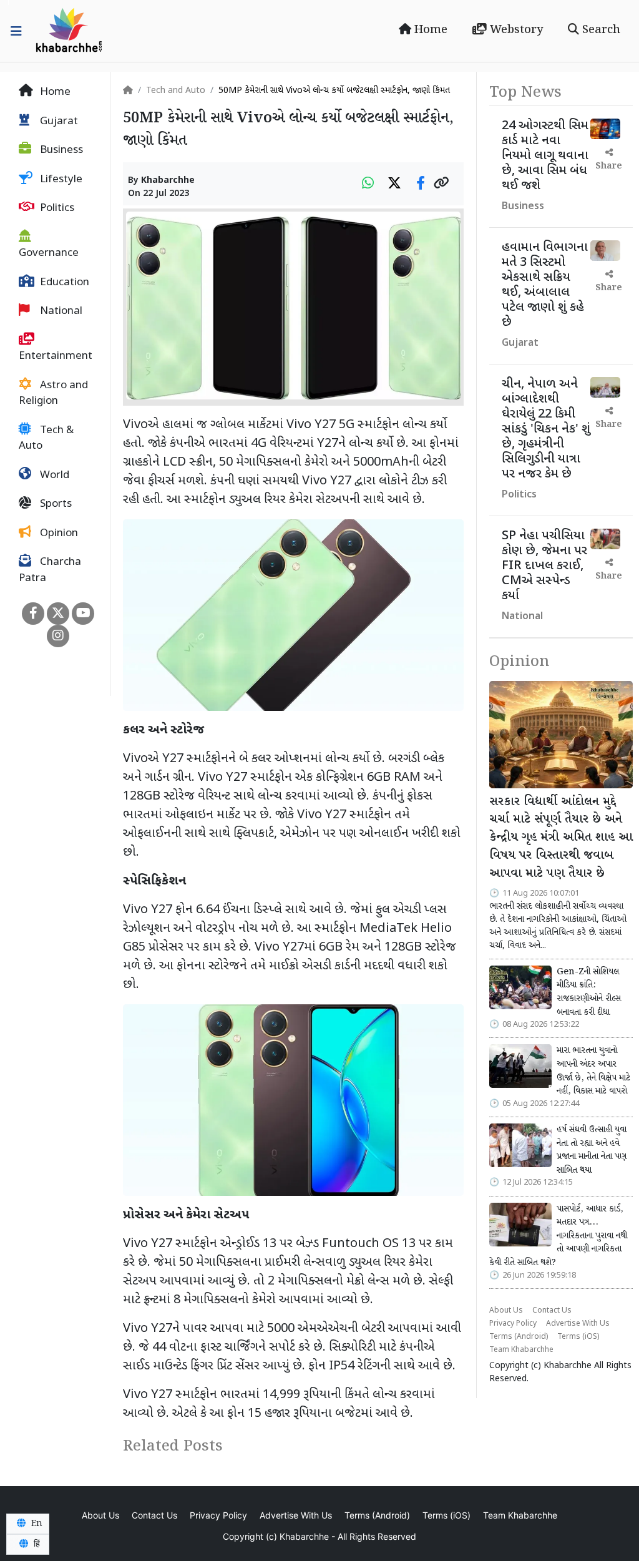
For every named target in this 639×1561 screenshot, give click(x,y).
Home (429, 30)
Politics (55, 208)
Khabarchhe (168, 181)
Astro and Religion (53, 394)
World (53, 475)
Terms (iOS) (578, 1337)
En (35, 1523)
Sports (54, 504)
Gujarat (57, 122)
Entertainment (55, 356)
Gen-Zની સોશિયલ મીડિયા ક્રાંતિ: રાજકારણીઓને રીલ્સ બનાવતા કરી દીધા (589, 992)
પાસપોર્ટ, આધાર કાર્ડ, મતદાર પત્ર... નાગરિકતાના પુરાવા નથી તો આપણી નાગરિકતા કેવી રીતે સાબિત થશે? (558, 1236)
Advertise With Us (578, 1324)
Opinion (57, 534)
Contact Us (552, 1311)
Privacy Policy (513, 1324)
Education (63, 283)
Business (60, 150)
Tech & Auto (46, 439)
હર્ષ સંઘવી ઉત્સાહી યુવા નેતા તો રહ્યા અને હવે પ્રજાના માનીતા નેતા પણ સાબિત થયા (592, 1150)
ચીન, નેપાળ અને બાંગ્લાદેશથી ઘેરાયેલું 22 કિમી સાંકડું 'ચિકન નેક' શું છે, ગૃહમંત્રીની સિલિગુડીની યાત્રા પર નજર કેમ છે (546, 429)
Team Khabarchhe (521, 1350)
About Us (506, 1311)
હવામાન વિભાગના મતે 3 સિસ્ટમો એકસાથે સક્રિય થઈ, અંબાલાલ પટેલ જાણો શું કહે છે (545, 285)
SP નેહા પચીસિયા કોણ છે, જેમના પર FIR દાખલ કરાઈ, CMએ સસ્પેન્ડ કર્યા (544, 566)
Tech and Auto (175, 91)
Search (599, 30)
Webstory (515, 30)
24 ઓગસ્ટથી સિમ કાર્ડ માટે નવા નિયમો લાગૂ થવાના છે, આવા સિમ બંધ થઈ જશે (545, 156)
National (59, 311)
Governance (49, 253)
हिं (35, 1544)
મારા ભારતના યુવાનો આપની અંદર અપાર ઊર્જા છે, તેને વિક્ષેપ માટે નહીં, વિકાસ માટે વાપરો (593, 1070)
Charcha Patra (50, 570)
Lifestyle (59, 180)
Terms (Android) (518, 1337)
